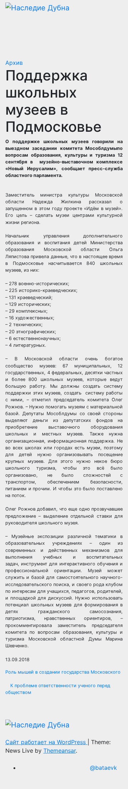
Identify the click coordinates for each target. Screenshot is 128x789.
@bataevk (103, 767)
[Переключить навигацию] (109, 26)
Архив (14, 62)
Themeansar (59, 750)
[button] (94, 26)
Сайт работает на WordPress (46, 742)
